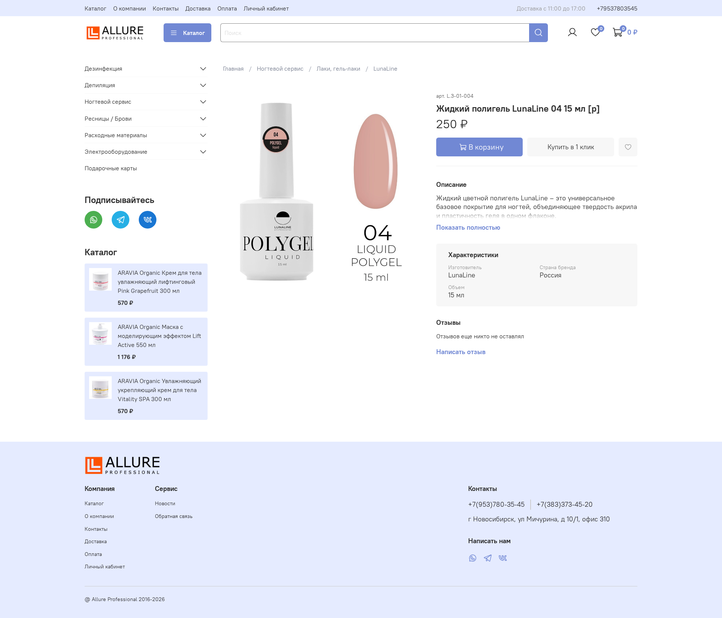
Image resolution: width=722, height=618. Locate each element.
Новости (165, 503)
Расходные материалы (116, 135)
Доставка (198, 8)
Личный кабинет (266, 8)
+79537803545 (617, 8)
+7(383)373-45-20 (565, 504)
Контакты (166, 8)
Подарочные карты (111, 168)
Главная (233, 68)
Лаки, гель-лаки (338, 68)
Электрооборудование (116, 151)
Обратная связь (174, 516)
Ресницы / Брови (108, 118)
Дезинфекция (103, 68)
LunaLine (385, 68)
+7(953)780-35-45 (496, 504)
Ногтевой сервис (280, 68)
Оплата (227, 8)
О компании (129, 8)
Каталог (95, 8)
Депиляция (100, 85)
